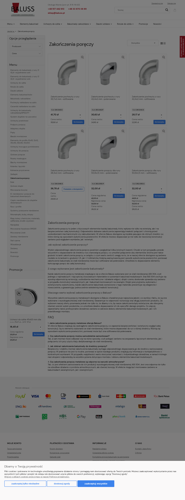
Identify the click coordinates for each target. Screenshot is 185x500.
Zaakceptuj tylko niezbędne (25, 484)
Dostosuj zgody (62, 484)
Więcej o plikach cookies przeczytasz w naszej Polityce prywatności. (36, 476)
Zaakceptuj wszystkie (96, 483)
